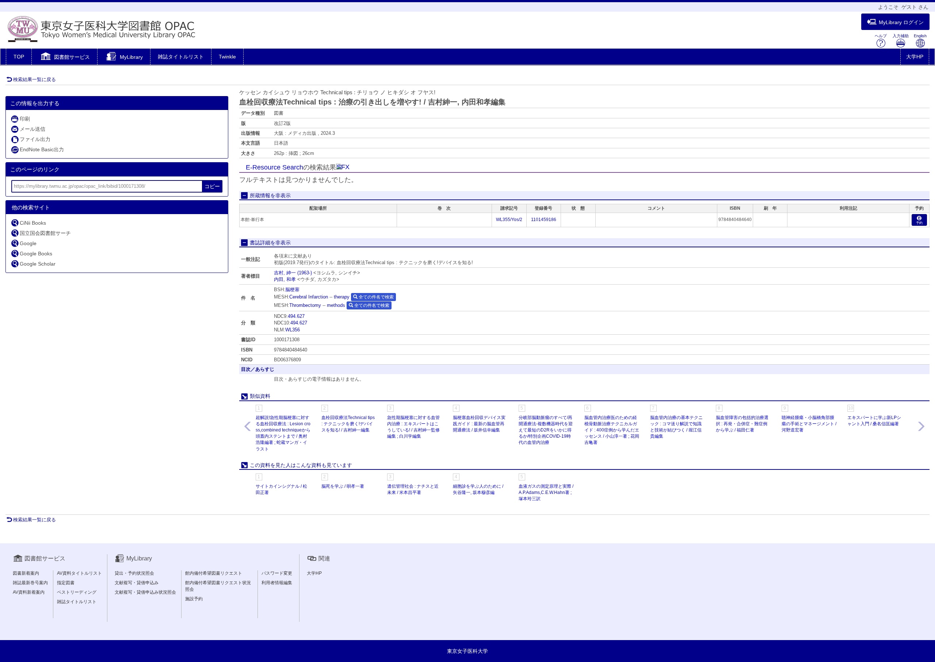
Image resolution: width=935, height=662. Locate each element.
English (920, 36)
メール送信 (32, 129)
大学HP (914, 57)
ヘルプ (881, 36)
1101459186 (543, 219)
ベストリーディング (76, 592)
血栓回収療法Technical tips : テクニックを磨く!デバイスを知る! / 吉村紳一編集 (348, 424)
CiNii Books (33, 223)
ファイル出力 (35, 139)
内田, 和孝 (285, 279)
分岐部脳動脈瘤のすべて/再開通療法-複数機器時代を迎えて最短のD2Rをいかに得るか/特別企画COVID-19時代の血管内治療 (546, 430)
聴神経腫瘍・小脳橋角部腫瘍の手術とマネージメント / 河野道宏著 (809, 424)
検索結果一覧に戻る (34, 79)
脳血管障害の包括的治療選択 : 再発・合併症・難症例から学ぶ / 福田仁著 (742, 424)
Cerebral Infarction (308, 297)
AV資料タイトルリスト (79, 573)
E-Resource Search (274, 167)
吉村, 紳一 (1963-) (293, 272)
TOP (19, 57)
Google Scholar (38, 264)
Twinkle (227, 57)
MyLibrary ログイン (901, 22)
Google (28, 243)
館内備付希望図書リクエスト (213, 573)
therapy (342, 297)
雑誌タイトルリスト (181, 57)
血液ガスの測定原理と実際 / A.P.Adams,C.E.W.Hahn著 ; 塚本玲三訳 (546, 492)
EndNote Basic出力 (42, 149)
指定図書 (66, 582)
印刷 (25, 119)
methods (336, 305)
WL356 (292, 329)
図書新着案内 (26, 573)
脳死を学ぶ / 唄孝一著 (342, 486)
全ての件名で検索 (376, 297)
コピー (212, 186)
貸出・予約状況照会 (134, 573)
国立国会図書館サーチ (45, 233)
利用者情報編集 (277, 582)
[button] (64, 57)
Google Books (36, 253)
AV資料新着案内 (29, 592)
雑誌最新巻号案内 (30, 582)
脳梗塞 (292, 289)
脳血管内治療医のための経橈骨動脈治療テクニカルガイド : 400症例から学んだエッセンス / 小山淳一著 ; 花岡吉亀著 (611, 430)
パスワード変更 (277, 573)
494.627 (296, 316)
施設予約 (194, 598)
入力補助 (901, 36)
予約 (919, 223)
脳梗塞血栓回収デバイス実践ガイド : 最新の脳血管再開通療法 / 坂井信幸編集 (479, 424)
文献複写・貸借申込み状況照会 (145, 592)
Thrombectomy (305, 305)
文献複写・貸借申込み (137, 582)
